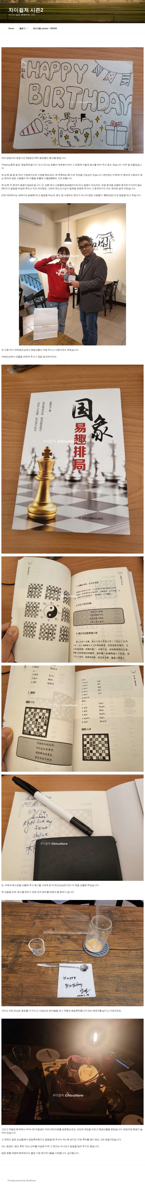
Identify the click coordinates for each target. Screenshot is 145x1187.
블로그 (22, 28)
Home (11, 28)
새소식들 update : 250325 (45, 28)
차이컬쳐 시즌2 (25, 10)
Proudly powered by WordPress (22, 1180)
